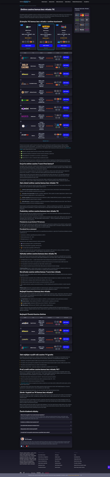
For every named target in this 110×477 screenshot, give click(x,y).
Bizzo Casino (57, 461)
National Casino (58, 463)
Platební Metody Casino (77, 1)
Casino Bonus (68, 1)
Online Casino (44, 1)
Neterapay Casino (41, 465)
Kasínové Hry (51, 1)
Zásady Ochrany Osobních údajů (80, 465)
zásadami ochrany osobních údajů (73, 475)
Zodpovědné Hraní (77, 459)
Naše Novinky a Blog (78, 461)
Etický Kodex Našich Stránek (79, 467)
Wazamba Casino (58, 459)
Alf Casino (57, 454)
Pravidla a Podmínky (77, 463)
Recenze (46, 48)
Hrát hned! (46, 45)
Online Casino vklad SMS (42, 463)
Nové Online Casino (41, 454)
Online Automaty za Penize (43, 459)
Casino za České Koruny (42, 461)
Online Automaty (59, 1)
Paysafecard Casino (42, 467)
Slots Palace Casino (58, 465)
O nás (75, 454)
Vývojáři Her (86, 1)
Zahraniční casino (25, 383)
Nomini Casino (57, 467)
